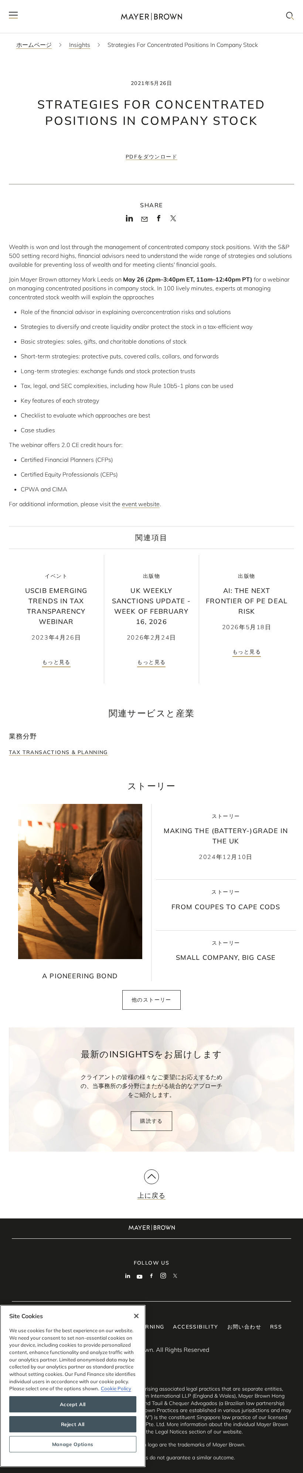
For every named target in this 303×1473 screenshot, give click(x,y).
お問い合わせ (244, 1326)
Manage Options (72, 1444)
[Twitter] (173, 220)
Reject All (73, 1424)
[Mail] (144, 219)
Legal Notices (171, 1431)
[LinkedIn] (129, 220)
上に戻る (151, 1195)
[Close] (136, 1316)
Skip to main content (36, 6)
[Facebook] (158, 220)
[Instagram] (163, 1276)
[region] (73, 1386)
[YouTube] (140, 1276)
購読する (151, 1121)
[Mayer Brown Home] (151, 16)
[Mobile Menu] (13, 16)
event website (141, 504)
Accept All (73, 1404)
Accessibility (195, 1326)
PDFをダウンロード (151, 156)
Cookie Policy (116, 1388)
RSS (276, 1326)
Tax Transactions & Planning (58, 752)
